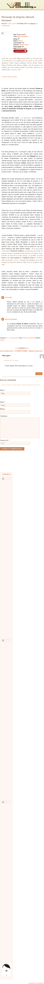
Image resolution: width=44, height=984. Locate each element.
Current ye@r (5, 440)
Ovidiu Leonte (11, 23)
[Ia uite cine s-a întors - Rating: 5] (6, 969)
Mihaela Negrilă (24, 45)
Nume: (2, 390)
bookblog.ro (22, 5)
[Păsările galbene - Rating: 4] (6, 557)
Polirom (20, 41)
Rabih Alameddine (22, 36)
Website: (2, 409)
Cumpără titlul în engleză (9, 77)
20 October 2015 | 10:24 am (11, 360)
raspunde (39, 374)
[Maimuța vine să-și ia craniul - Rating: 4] (6, 719)
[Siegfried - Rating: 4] (6, 880)
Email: (2, 402)
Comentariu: (3, 416)
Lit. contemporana (12, 338)
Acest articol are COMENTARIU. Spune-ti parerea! (21, 350)
